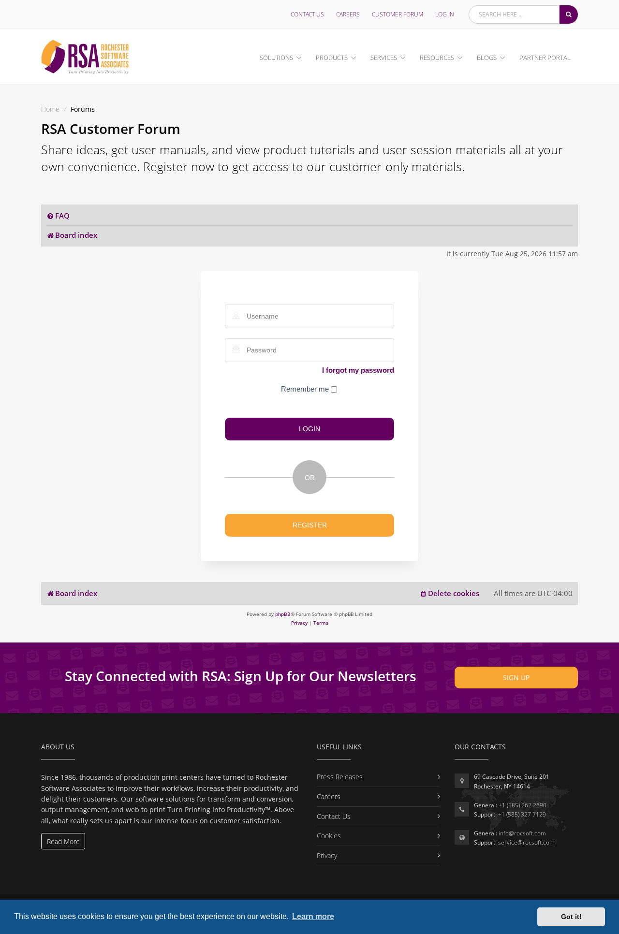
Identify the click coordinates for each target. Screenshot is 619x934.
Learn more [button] (313, 916)
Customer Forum (397, 14)
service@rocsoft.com (526, 842)
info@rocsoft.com (522, 833)
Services (383, 57)
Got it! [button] (571, 916)
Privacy (327, 855)
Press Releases (340, 776)
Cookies (329, 835)
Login (309, 429)
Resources (437, 57)
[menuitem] (58, 216)
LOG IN (444, 14)
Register (310, 525)
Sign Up (516, 677)
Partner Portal (545, 57)
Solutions (276, 57)
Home (50, 109)
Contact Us (307, 14)
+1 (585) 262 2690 (522, 805)
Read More (63, 841)
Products (332, 57)
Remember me (306, 389)
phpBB (283, 614)
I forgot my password (358, 370)
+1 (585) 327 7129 (522, 814)
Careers (348, 14)
